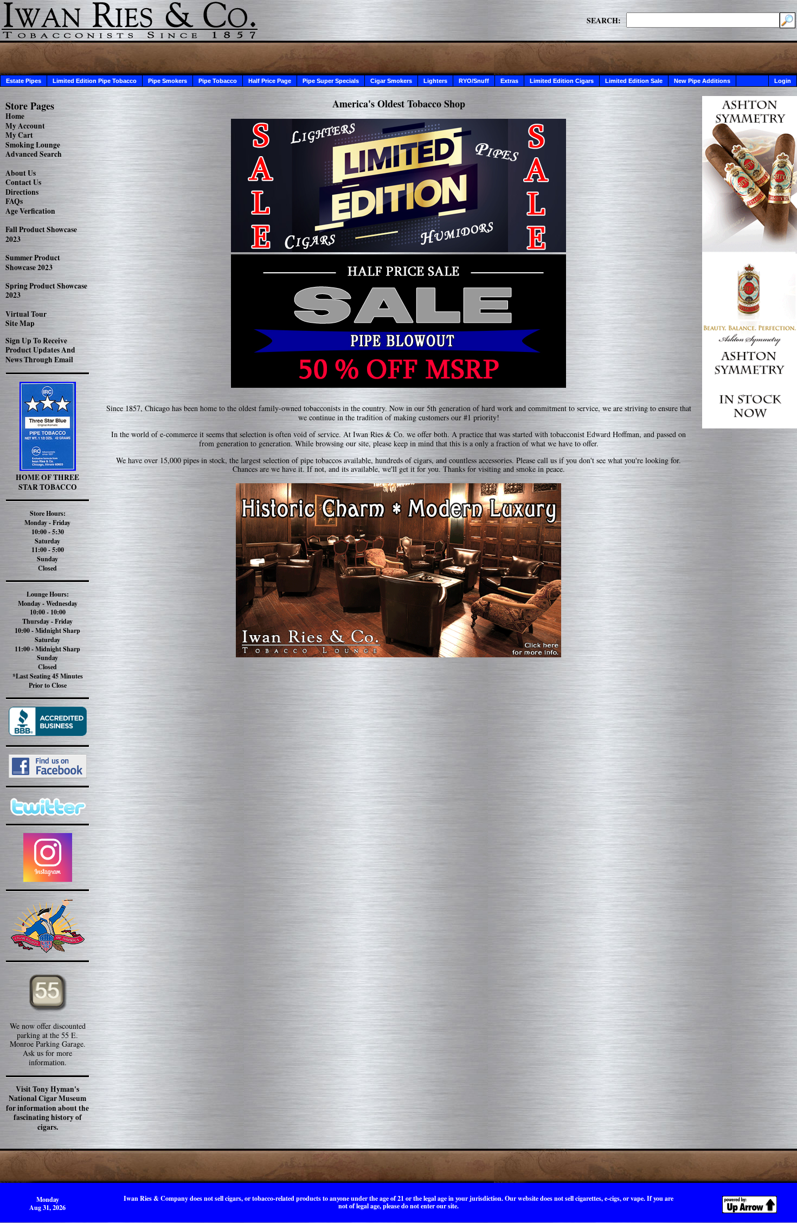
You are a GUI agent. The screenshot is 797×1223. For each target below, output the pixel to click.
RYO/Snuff (474, 81)
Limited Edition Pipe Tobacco (95, 81)
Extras (509, 81)
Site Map (20, 323)
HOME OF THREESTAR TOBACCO (47, 482)
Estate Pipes (23, 81)
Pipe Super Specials (331, 81)
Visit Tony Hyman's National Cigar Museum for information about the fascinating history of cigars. (47, 1108)
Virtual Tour (26, 314)
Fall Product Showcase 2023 (41, 234)
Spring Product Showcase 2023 (46, 290)
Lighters (435, 81)
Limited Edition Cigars (562, 81)
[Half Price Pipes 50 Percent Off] (398, 321)
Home (14, 116)
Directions (21, 192)
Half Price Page (269, 81)
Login (782, 81)
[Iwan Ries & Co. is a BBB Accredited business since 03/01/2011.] (48, 733)
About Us (20, 173)
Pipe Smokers (167, 81)
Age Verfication (30, 211)
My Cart (19, 135)
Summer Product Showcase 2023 (32, 262)
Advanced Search (33, 154)
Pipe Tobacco (217, 81)
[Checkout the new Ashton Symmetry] (749, 425)
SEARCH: (604, 20)
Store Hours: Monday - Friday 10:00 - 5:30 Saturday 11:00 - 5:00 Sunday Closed (47, 541)
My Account (25, 125)
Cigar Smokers (391, 81)
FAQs (14, 201)
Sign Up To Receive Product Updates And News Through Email (40, 350)
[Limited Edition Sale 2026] (398, 249)
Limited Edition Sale (634, 81)
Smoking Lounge (32, 144)
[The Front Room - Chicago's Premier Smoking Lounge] (398, 567)
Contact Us (23, 182)
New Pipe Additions (702, 81)
